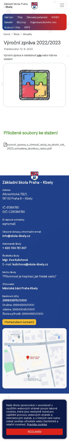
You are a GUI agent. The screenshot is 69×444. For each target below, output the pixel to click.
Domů (7, 34)
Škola (16, 34)
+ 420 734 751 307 (14, 248)
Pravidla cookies (37, 424)
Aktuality (27, 34)
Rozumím (34, 431)
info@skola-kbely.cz (16, 236)
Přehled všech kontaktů (19, 322)
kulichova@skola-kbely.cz (30, 264)
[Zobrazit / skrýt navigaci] (62, 5)
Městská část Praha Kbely (20, 288)
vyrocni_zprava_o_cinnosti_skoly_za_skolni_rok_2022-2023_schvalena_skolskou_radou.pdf (36, 144)
